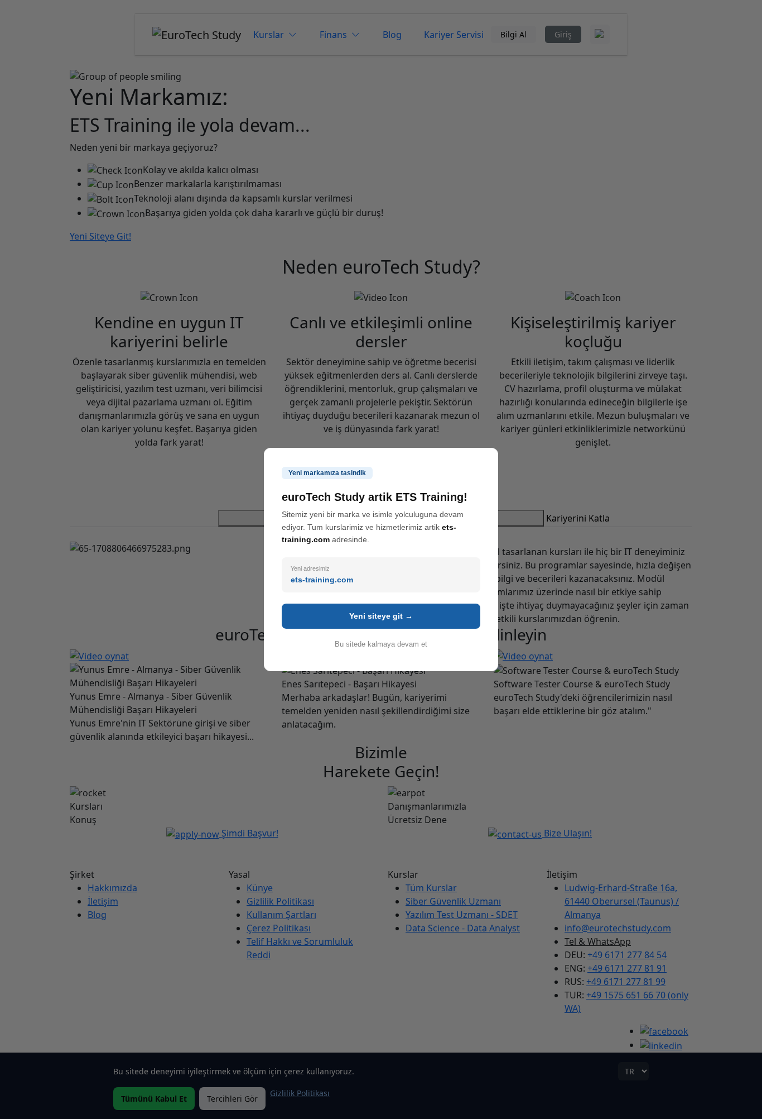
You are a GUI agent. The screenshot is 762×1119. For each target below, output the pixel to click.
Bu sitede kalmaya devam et (381, 644)
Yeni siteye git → (381, 615)
